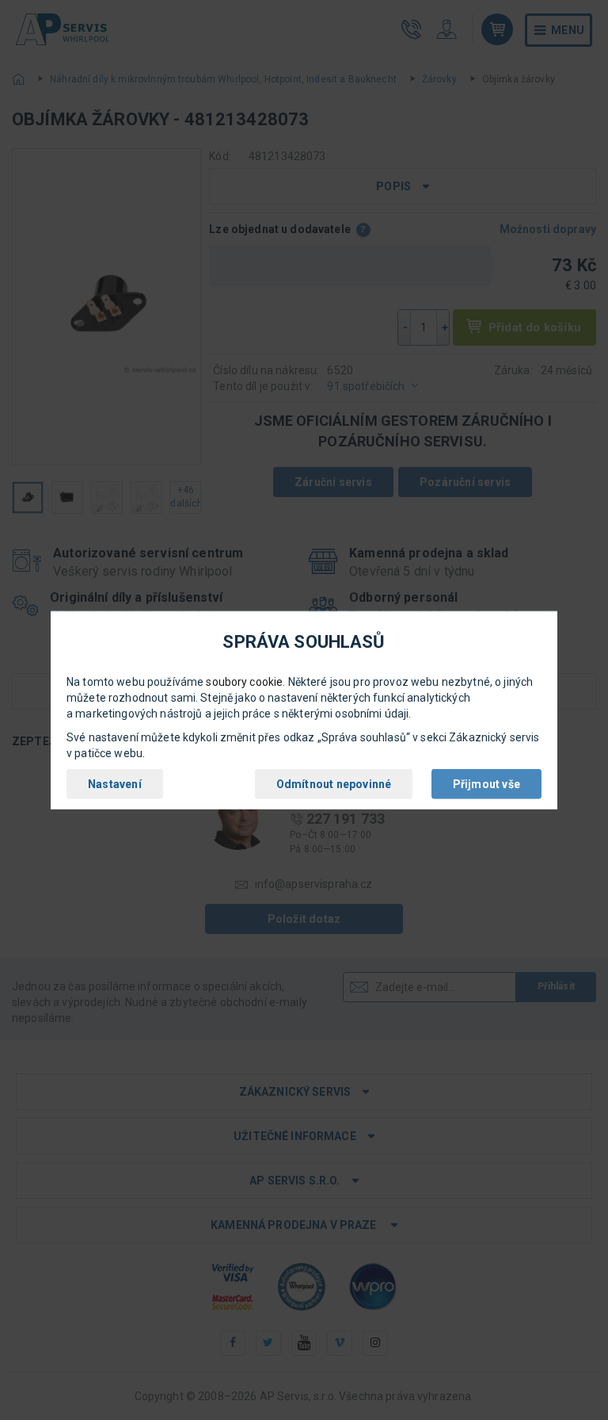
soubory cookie (244, 682)
